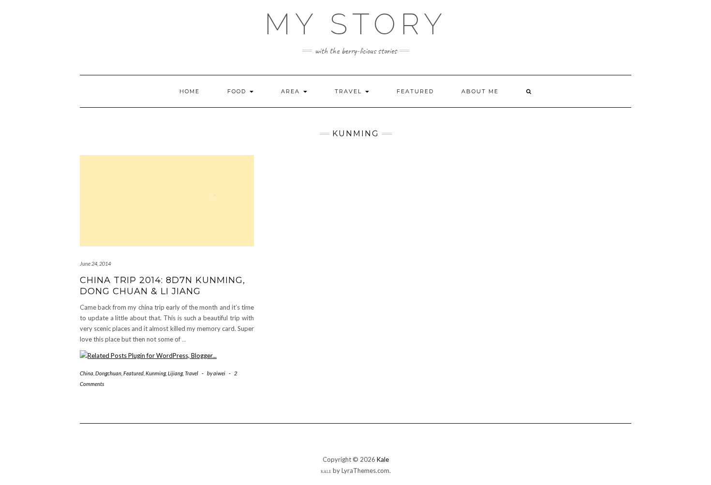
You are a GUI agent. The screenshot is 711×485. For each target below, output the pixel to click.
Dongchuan (108, 373)
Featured (133, 373)
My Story (356, 24)
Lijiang (175, 373)
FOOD (238, 91)
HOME (189, 91)
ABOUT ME (480, 91)
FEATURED (415, 91)
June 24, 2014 (95, 263)
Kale (383, 459)
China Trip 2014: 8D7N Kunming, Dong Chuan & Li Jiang (162, 286)
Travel (191, 373)
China (86, 373)
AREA (291, 91)
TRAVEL (349, 91)
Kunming (156, 373)
